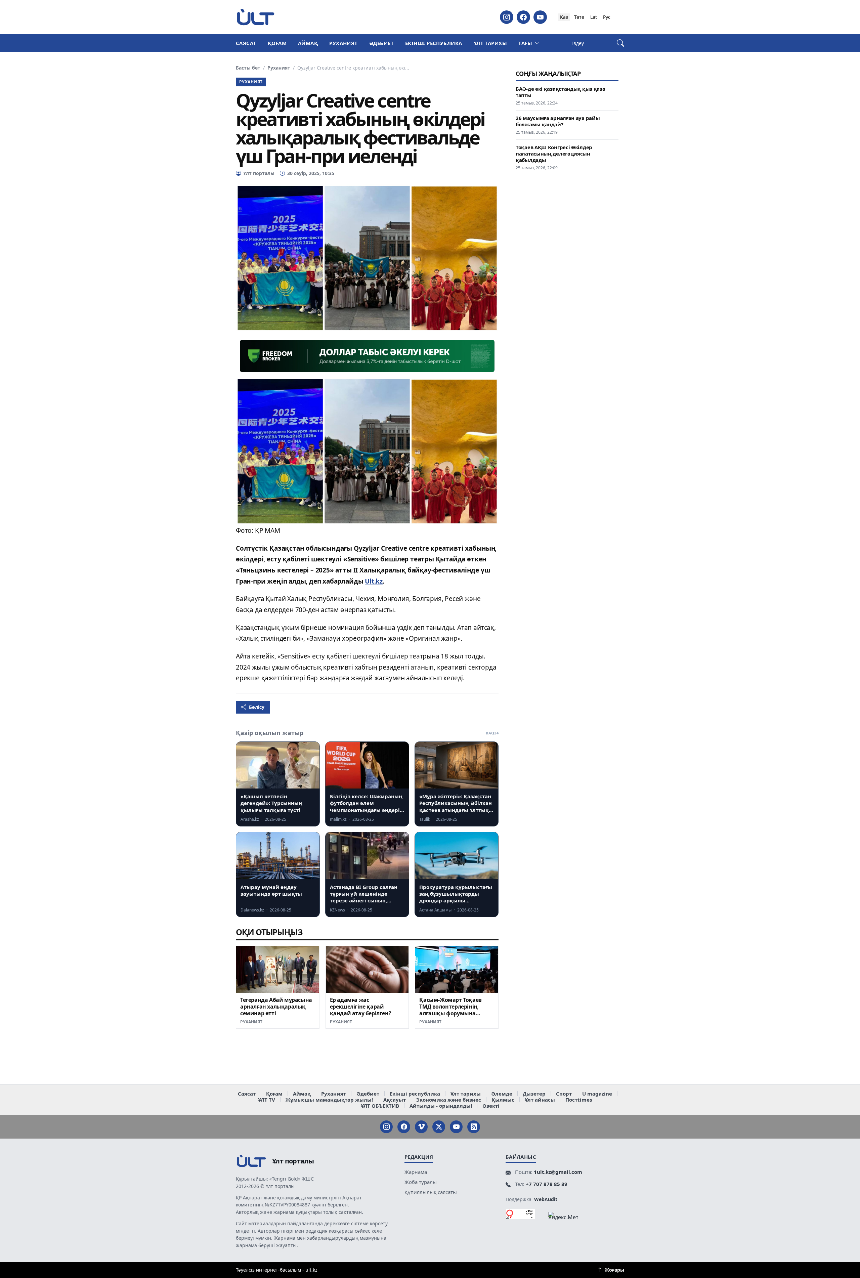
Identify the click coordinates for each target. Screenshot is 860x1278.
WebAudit (545, 1199)
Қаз (564, 17)
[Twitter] (438, 1126)
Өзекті (491, 1106)
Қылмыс (502, 1100)
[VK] (421, 1126)
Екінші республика (433, 43)
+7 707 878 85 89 (546, 1184)
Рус (606, 17)
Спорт (564, 1094)
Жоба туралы (420, 1182)
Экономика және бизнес (448, 1100)
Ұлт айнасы (540, 1100)
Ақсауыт (394, 1100)
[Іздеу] (620, 43)
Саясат (246, 43)
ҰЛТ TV (266, 1100)
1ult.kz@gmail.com (558, 1171)
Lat (593, 17)
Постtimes (578, 1100)
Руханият (343, 43)
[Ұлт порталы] (255, 17)
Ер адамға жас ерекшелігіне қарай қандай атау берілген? (360, 1006)
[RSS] (473, 1126)
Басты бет (248, 68)
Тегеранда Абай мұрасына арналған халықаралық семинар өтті (276, 1006)
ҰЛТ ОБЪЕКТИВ (380, 1106)
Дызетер (534, 1094)
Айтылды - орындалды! (441, 1106)
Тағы (525, 43)
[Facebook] (523, 17)
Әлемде (501, 1094)
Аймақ (308, 43)
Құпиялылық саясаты (430, 1192)
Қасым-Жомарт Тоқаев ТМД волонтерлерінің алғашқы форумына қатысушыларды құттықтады (450, 1013)
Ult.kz (374, 581)
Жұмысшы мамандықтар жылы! (329, 1100)
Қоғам (277, 43)
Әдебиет (381, 43)
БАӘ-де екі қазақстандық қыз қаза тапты (560, 92)
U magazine (597, 1094)
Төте (579, 17)
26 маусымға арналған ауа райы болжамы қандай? (558, 121)
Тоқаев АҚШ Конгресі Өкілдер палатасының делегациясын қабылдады (554, 153)
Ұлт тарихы (490, 43)
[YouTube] (540, 17)
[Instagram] (506, 17)
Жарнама (415, 1171)
